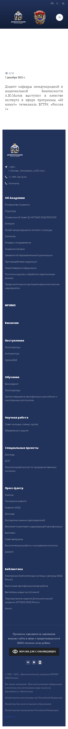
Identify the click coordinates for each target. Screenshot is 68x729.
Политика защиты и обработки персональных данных (30, 276)
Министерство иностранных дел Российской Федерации (33, 697)
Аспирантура (12, 353)
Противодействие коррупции (21, 261)
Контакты (14, 183)
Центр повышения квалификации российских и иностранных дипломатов (31, 398)
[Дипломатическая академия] (18, 17)
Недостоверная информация (20, 268)
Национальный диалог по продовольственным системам (30, 468)
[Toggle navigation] (59, 17)
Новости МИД (12, 507)
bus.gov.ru (10, 716)
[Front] (15, 149)
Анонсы (9, 494)
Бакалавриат (11, 384)
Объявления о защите (16, 430)
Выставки (10, 532)
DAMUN (9, 552)
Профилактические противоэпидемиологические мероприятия (32, 286)
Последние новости (16, 501)
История (9, 223)
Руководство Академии (17, 204)
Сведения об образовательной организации (29, 255)
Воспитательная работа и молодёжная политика (31, 545)
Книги (8, 608)
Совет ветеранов (14, 539)
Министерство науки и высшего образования (28, 704)
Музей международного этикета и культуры (28, 230)
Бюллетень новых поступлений (22, 592)
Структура (10, 211)
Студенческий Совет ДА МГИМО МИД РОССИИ (30, 217)
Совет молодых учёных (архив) (21, 424)
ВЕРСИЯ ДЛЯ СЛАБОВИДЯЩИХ (37, 651)
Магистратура (12, 347)
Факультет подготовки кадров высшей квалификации (34, 526)
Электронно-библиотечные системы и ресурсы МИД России (33, 577)
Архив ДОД (11, 360)
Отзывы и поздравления (18, 242)
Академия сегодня (15, 249)
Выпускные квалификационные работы (26, 586)
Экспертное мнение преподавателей (25, 520)
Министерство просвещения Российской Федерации (31, 710)
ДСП (7, 461)
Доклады (10, 454)
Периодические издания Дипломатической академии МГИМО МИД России (29, 600)
